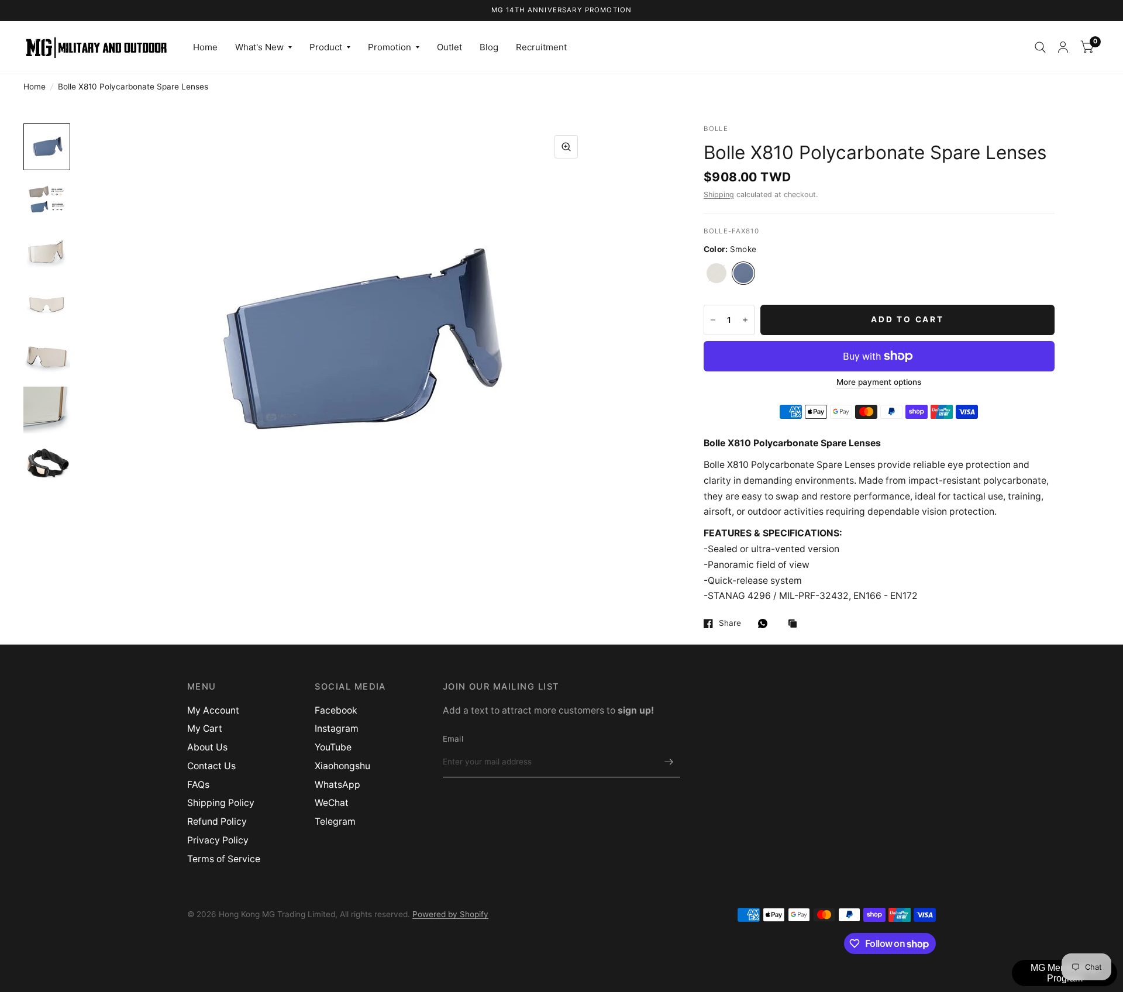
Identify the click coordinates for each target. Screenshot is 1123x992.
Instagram (337, 728)
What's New (259, 47)
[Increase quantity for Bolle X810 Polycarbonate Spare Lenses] (745, 320)
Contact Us (211, 765)
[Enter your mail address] (668, 762)
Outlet (449, 47)
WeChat (332, 802)
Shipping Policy (220, 802)
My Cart (204, 728)
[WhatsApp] (765, 623)
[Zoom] (566, 147)
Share (730, 623)
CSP (716, 273)
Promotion (389, 47)
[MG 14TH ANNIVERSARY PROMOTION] (561, 10)
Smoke (743, 273)
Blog (489, 47)
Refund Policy (217, 821)
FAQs (198, 784)
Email (453, 738)
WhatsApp (337, 784)
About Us (207, 747)
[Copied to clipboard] (795, 624)
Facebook (336, 710)
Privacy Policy (218, 840)
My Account (213, 710)
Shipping (719, 194)
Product (325, 47)
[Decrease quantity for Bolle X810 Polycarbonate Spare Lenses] (713, 320)
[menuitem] (205, 47)
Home (205, 47)
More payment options (878, 382)
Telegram (335, 821)
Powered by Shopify (450, 914)
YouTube (333, 747)
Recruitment (541, 47)
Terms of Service (223, 858)
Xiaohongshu (342, 765)
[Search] (1040, 47)
